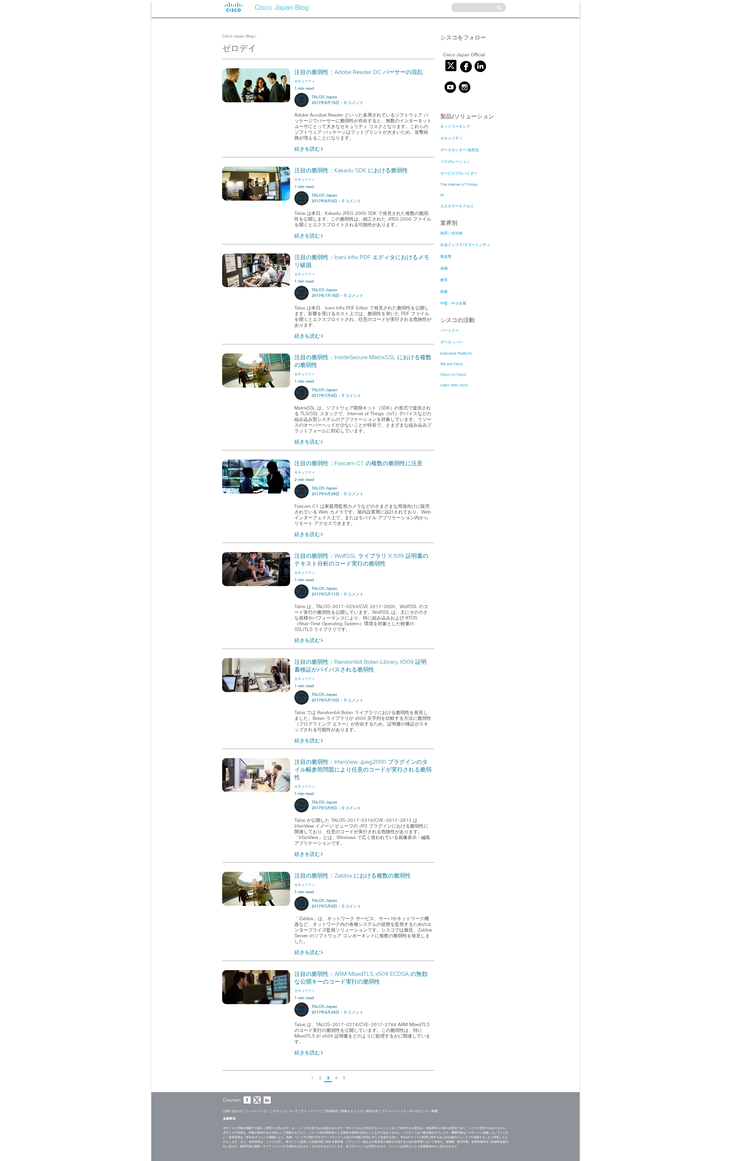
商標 (434, 1111)
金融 (444, 268)
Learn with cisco (454, 385)
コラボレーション (455, 162)
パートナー (449, 331)
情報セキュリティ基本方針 (360, 1111)
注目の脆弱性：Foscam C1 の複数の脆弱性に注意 (358, 463)
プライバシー (390, 1111)
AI (442, 195)
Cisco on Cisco (453, 375)
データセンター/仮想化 (459, 150)
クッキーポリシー (415, 1111)
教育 (444, 280)
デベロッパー (451, 342)
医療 (444, 292)
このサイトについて (284, 1111)
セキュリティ (451, 138)
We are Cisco (451, 364)
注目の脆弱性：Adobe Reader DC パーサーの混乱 (358, 72)
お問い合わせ (232, 1111)
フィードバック (256, 1111)
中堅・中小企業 (453, 303)
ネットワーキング (455, 127)
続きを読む (307, 149)
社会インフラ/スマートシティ (465, 245)
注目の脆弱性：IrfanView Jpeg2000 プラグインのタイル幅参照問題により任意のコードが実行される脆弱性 (362, 769)
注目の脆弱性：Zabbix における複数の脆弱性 (352, 876)
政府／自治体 (451, 233)
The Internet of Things (458, 185)
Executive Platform (456, 353)
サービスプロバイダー (458, 173)
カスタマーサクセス (457, 206)
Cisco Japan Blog (238, 36)
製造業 (445, 257)
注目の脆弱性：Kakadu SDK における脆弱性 (351, 170)
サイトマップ (310, 1111)
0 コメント (354, 103)
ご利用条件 (330, 1111)
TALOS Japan (324, 97)
